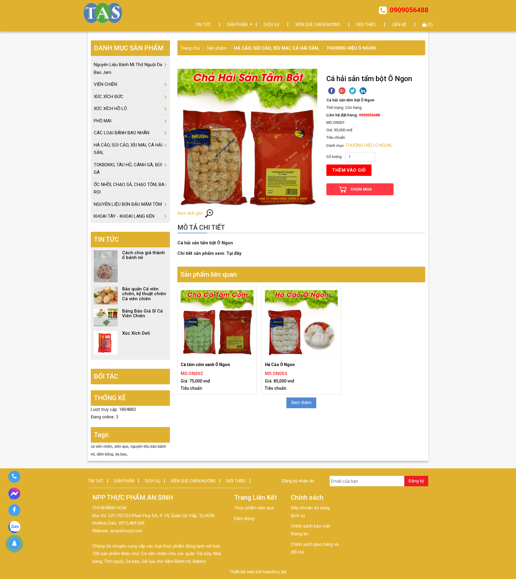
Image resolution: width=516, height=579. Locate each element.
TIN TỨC (203, 24)
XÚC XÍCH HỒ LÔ (110, 108)
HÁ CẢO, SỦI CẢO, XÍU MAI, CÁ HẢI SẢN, (276, 48)
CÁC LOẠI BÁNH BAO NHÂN (121, 132)
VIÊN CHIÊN (105, 84)
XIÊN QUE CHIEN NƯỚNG (317, 24)
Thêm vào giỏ (349, 170)
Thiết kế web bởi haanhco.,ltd (258, 572)
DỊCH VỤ (271, 24)
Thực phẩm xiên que (254, 508)
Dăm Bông (244, 518)
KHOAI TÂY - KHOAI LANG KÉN (124, 216)
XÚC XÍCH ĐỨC (108, 96)
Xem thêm (301, 402)
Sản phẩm (217, 48)
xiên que (121, 446)
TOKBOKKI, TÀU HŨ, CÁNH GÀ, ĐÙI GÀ (128, 168)
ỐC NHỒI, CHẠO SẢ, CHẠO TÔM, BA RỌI (129, 188)
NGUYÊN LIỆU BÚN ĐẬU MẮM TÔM (128, 204)
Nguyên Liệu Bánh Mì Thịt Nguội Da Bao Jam (128, 68)
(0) (429, 24)
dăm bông (105, 454)
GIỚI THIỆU (366, 24)
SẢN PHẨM (237, 24)
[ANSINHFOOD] (102, 12)
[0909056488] (14, 476)
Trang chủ (190, 48)
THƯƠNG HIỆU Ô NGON (351, 48)
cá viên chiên (101, 446)
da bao (121, 454)
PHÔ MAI (102, 121)
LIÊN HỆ (399, 24)
